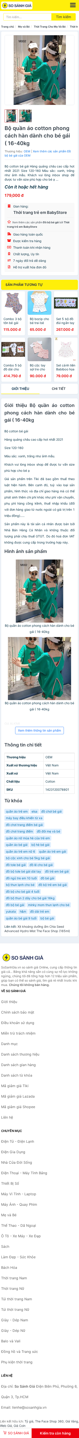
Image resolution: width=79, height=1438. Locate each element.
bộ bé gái (47, 918)
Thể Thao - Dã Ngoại (18, 1225)
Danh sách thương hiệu (20, 1054)
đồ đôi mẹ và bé (48, 831)
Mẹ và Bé (24, 26)
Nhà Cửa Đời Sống (16, 1162)
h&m (23, 911)
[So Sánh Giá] (23, 957)
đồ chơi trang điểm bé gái (24, 825)
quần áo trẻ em (17, 811)
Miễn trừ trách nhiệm (18, 1033)
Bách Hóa (9, 1267)
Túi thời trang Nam (16, 1299)
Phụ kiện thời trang (16, 1362)
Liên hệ (7, 1117)
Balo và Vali (10, 1341)
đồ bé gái (47, 878)
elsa (34, 811)
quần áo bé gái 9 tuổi (21, 918)
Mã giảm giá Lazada (18, 1096)
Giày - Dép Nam (14, 1320)
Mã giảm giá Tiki (15, 1086)
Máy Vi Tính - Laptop (18, 1194)
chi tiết (59, 389)
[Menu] (73, 5)
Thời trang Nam (14, 1278)
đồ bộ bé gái (15, 905)
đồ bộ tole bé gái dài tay (23, 871)
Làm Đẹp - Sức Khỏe (18, 1257)
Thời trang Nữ (12, 1288)
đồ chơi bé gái (51, 811)
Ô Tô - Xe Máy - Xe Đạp (21, 1236)
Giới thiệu (20, 389)
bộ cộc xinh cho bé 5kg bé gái (28, 858)
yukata (11, 911)
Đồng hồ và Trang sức (19, 1351)
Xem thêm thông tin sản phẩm (39, 730)
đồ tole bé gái (16, 865)
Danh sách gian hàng (18, 1065)
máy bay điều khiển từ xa (24, 818)
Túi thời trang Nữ (15, 1309)
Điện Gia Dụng (13, 1152)
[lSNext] (68, 70)
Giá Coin (19, 1425)
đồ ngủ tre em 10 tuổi (21, 878)
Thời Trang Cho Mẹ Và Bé (50, 26)
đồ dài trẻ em (39, 911)
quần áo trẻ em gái (52, 851)
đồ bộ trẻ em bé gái (52, 885)
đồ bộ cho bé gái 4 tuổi (22, 891)
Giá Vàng (71, 1421)
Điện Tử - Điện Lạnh (17, 1141)
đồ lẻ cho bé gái (41, 865)
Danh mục (9, 1044)
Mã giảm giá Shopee (18, 1107)
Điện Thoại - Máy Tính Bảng (24, 1173)
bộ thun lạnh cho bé (20, 885)
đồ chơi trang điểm (19, 831)
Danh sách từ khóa (16, 1075)
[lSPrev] (10, 70)
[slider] (11, 116)
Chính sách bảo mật (17, 1012)
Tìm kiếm (63, 17)
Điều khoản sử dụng (17, 1023)
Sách (5, 1246)
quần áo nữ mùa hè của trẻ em (28, 838)
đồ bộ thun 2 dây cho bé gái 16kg (30, 898)
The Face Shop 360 (49, 1421)
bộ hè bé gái (40, 845)
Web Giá (6, 1425)
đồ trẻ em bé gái (57, 871)
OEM (27, 151)
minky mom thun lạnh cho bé (48, 905)
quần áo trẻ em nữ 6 (20, 851)
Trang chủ (7, 26)
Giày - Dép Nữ (13, 1330)
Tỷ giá (29, 1421)
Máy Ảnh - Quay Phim (19, 1204)
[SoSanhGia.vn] (23, 5)
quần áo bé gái (16, 845)
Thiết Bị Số (10, 1183)
